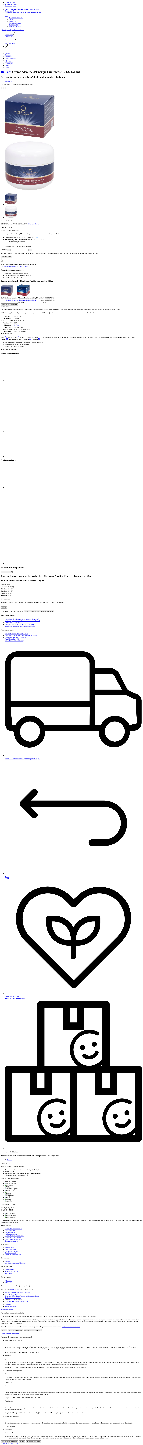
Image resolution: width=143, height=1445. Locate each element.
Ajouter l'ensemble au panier (9, 304)
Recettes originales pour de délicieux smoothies (19, 624)
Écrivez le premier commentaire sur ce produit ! (39, 611)
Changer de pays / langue (23, 1286)
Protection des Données (12, 1294)
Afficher (4, 607)
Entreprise (8, 1304)
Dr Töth (6, 72)
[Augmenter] (30, 250)
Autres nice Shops (10, 1306)
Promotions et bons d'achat (13, 1237)
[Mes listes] (6, 46)
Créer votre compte (10, 1249)
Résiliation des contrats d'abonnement (16, 1301)
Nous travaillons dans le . (23, 13)
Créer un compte (10, 43)
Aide (6, 16)
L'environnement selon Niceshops (15, 1263)
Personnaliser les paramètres (32, 1330)
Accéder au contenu (11, 4)
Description (6, 306)
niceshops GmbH (14, 1289)
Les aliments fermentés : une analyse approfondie (20, 626)
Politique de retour (10, 1232)
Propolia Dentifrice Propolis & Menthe (16, 634)
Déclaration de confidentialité (71, 1327)
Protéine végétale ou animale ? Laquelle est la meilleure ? (22, 621)
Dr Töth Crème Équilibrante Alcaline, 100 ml (21, 300)
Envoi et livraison (10, 1230)
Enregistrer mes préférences (10, 1441)
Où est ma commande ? (16, 18)
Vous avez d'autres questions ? (14, 1239)
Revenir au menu (10, 2)
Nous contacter (13, 25)
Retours (11, 19)
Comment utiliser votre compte (14, 1236)
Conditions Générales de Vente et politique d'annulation (22, 1296)
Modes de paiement (15, 23)
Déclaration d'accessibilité (13, 1298)
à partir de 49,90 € (22, 9)
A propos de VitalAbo (11, 1271)
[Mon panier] (73, 49)
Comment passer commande (13, 1229)
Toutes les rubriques (15, 26)
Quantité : (4, 250)
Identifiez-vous (9, 36)
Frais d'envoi (12, 21)
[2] (18, 336)
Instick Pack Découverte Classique (15, 637)
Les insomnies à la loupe (12, 622)
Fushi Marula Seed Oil (12, 639)
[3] (7, 339)
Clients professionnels (11, 1241)
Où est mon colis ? (10, 1253)
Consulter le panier (10, 6)
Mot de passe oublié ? (11, 1251)
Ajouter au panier (6, 256)
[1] (5, 336)
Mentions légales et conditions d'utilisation (18, 1292)
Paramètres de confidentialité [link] (13, 1299)
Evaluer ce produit (7, 572)
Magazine (8, 1261)
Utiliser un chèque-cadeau (13, 1254)
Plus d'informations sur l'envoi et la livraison (14, 266)
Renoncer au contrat (7, 1309)
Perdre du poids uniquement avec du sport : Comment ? (22, 619)
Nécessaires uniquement (15, 1330)
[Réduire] (8, 250)
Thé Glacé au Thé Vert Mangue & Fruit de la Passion (21, 635)
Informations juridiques (9, 349)
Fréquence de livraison (24, 246)
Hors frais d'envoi (33, 224)
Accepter (4, 1330)
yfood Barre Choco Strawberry (14, 641)
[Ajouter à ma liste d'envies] (1, 259)
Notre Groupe (9, 1273)
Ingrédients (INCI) (8, 333)
